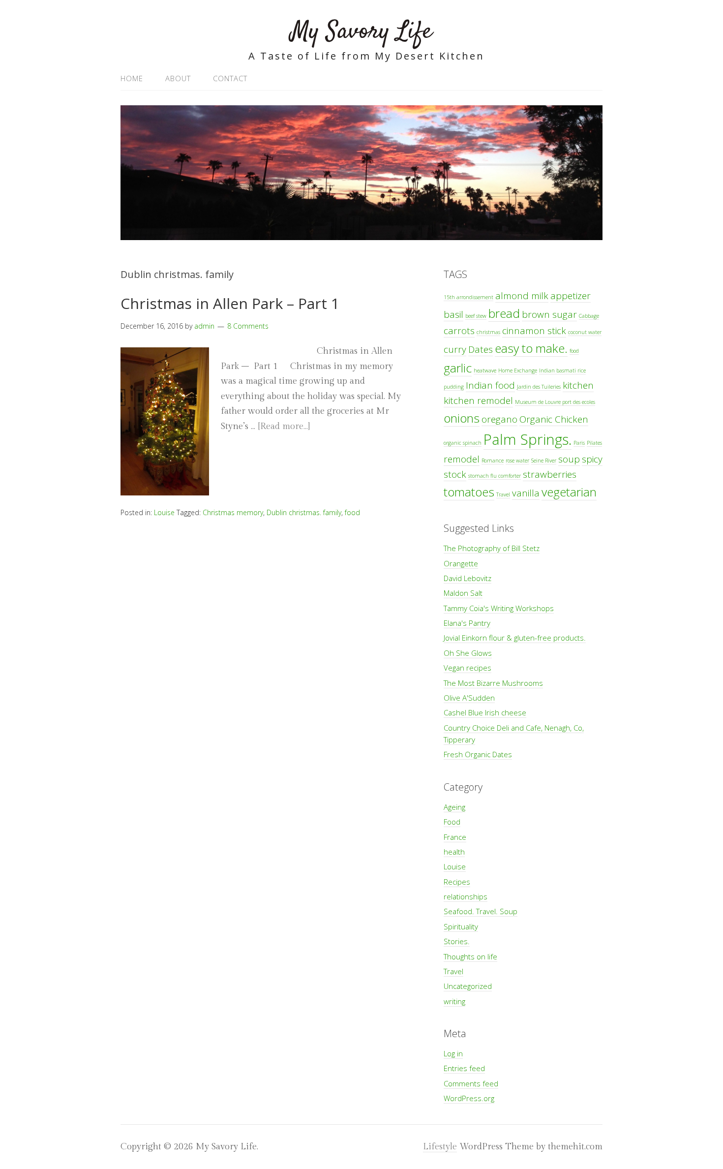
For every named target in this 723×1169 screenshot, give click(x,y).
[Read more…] (284, 426)
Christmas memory (233, 512)
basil (453, 314)
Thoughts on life (470, 956)
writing (454, 1001)
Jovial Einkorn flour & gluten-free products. (515, 638)
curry (455, 349)
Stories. (457, 941)
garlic (458, 368)
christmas (488, 332)
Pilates (594, 442)
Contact (230, 78)
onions (462, 418)
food (352, 512)
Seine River (543, 460)
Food (452, 822)
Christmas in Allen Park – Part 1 (229, 303)
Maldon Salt (463, 593)
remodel (462, 459)
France (455, 837)
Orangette (461, 563)
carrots (459, 330)
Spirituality (461, 926)
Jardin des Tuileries (539, 386)
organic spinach (463, 442)
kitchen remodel (478, 400)
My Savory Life (361, 31)
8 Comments (248, 326)
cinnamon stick (534, 330)
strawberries (549, 474)
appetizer (570, 295)
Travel (503, 494)
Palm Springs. (527, 439)
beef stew (475, 315)
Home (131, 78)
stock (455, 474)
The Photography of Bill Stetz (492, 548)
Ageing (454, 807)
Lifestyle (440, 1146)
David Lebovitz (467, 578)
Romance (493, 460)
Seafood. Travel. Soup (480, 911)
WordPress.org (469, 1098)
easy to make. (531, 348)
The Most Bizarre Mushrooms (493, 683)
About (178, 78)
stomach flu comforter (494, 475)
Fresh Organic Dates (478, 754)
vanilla (526, 493)
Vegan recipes (467, 668)
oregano (499, 419)
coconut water (585, 332)
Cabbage (589, 315)
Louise (164, 512)
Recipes (457, 882)
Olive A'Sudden (469, 698)
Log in (453, 1053)
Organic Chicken (553, 419)
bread (504, 313)
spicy (592, 459)
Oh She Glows (468, 653)
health (454, 852)
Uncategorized (468, 986)
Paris (579, 442)
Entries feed (464, 1068)
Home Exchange (517, 370)
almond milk (521, 295)
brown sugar (549, 314)
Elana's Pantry (467, 623)
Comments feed (471, 1083)
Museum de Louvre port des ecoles (555, 402)
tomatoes (469, 492)
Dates (480, 349)
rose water (517, 460)
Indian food (490, 385)
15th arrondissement (468, 297)
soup (569, 459)
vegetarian (569, 492)
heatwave (485, 370)
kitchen (578, 385)
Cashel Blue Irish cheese (485, 712)
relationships (465, 896)
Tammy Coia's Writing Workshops (499, 608)
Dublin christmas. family (304, 512)
